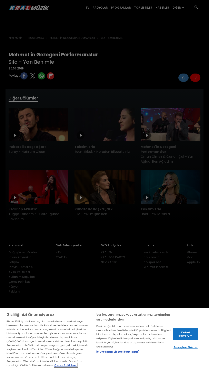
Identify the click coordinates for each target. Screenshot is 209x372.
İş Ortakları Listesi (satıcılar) (117, 352)
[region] (104, 340)
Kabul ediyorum (185, 334)
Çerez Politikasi (65, 365)
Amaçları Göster (185, 347)
